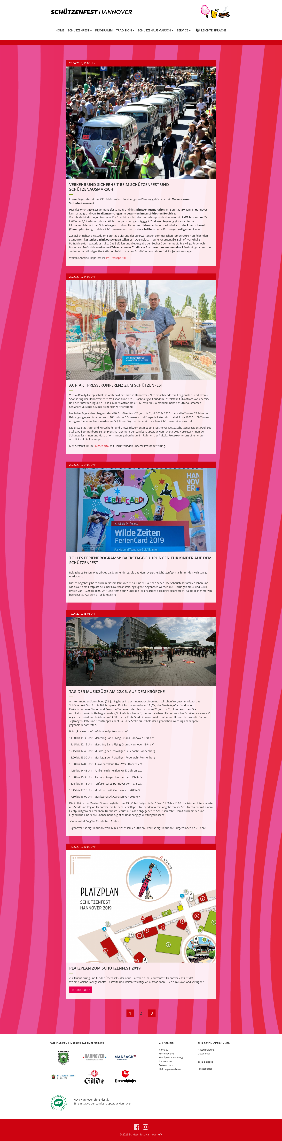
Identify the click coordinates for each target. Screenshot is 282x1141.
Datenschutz (166, 1065)
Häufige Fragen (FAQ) (171, 1057)
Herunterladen (80, 990)
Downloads (204, 1053)
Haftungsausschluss (170, 1069)
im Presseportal (116, 258)
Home (59, 30)
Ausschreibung (206, 1049)
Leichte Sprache (214, 30)
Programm (104, 30)
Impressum (165, 1061)
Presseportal (101, 446)
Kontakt (163, 1049)
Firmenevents (166, 1053)
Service (182, 30)
